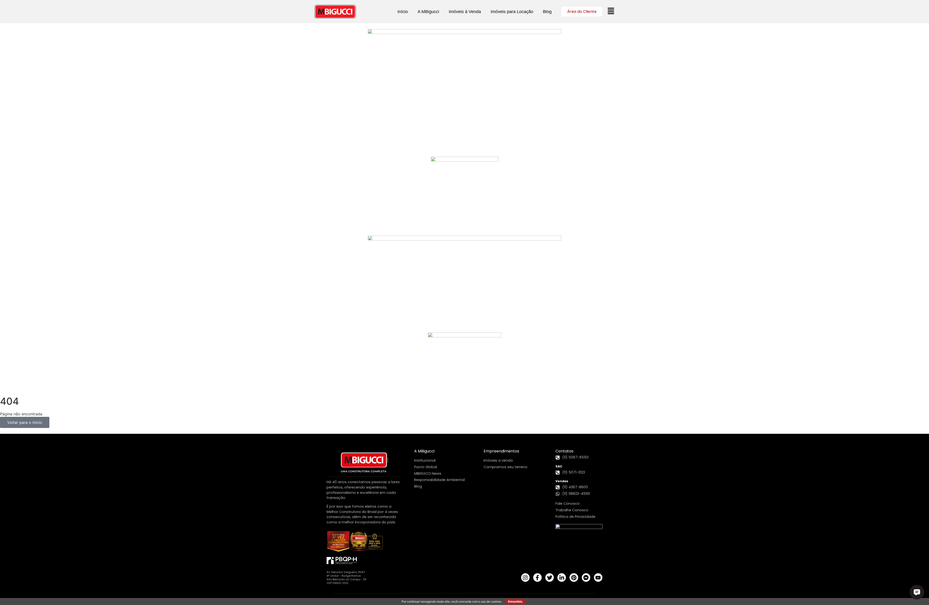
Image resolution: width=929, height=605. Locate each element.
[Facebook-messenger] (586, 577)
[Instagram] (525, 577)
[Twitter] (549, 577)
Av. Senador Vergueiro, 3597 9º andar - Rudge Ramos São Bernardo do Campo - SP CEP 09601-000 (346, 577)
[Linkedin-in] (561, 577)
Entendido (515, 601)
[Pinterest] (573, 577)
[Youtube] (598, 577)
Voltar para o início (24, 422)
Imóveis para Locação (512, 11)
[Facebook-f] (537, 577)
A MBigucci (428, 11)
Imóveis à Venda (465, 11)
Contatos (564, 451)
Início (402, 11)
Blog (547, 11)
